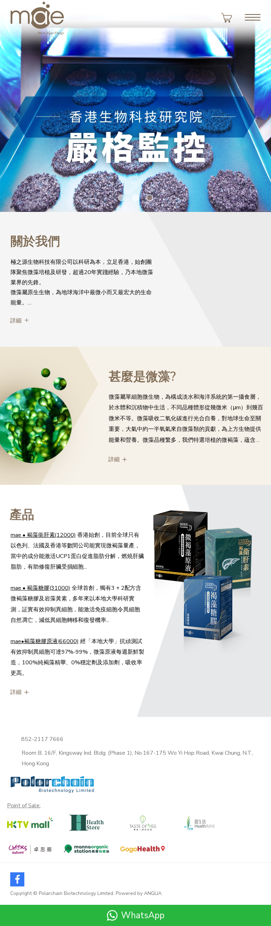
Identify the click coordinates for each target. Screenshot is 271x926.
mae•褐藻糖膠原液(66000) (45, 641)
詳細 (16, 321)
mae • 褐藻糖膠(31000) (40, 588)
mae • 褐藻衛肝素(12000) (43, 535)
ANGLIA (153, 893)
